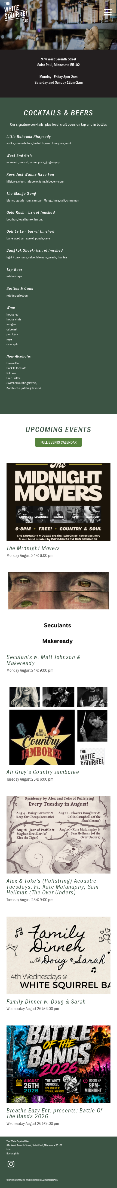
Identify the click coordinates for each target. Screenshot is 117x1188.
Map (9, 1149)
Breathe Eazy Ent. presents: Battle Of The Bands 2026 (58, 1078)
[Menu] (109, 13)
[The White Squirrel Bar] (36, 12)
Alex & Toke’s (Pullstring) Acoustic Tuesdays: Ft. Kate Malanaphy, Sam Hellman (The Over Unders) (58, 852)
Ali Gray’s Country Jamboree (58, 737)
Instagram (11, 1164)
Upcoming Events (58, 429)
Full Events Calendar (59, 442)
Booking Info (13, 1153)
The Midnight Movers (58, 513)
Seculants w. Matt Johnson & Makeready (58, 625)
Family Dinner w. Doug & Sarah (58, 967)
